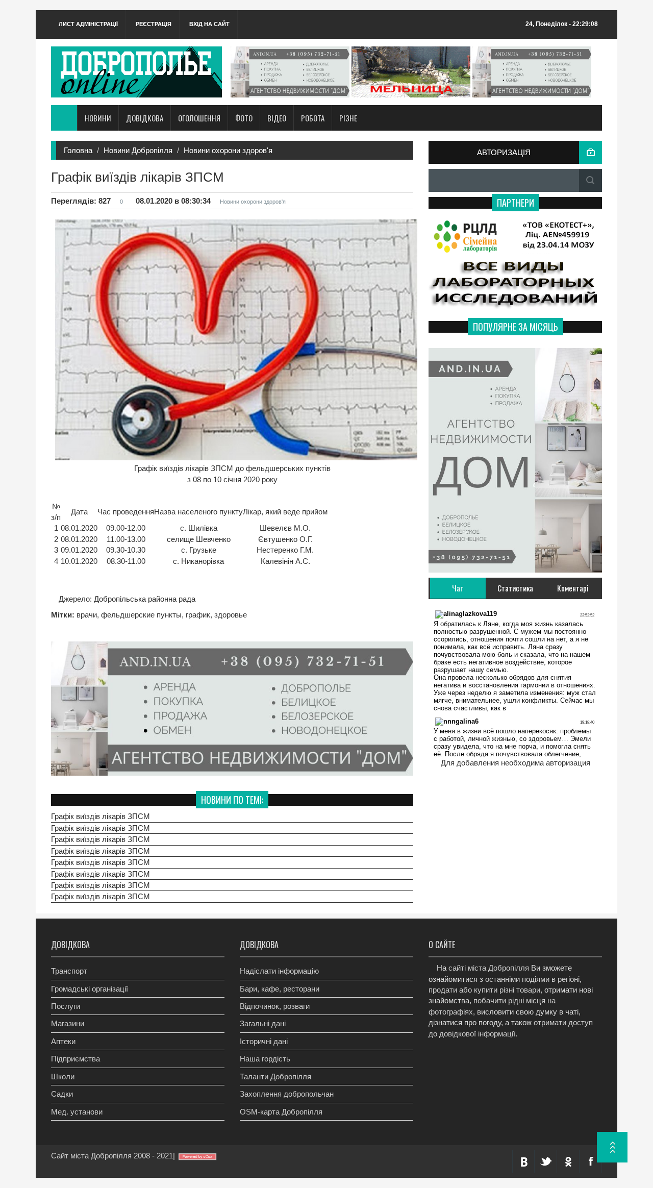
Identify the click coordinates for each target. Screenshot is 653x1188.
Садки (62, 1094)
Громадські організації (89, 988)
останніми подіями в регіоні (532, 979)
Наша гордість (265, 1058)
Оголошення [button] (199, 117)
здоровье (230, 614)
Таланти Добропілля (275, 1076)
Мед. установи (77, 1111)
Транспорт (69, 971)
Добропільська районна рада (143, 599)
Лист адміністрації (88, 24)
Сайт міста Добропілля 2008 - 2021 (112, 1155)
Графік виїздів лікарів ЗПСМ (100, 816)
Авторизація (504, 152)
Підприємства (75, 1058)
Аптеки (63, 1041)
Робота (312, 117)
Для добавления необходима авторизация (515, 762)
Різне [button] (348, 117)
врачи (87, 614)
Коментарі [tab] (573, 587)
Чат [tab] (458, 587)
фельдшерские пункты (141, 614)
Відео (276, 117)
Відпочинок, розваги (275, 1006)
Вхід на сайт (209, 24)
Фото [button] (244, 117)
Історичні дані (264, 1041)
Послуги (65, 1006)
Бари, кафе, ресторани (279, 988)
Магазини (67, 1023)
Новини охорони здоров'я (228, 150)
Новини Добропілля (138, 150)
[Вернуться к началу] (612, 1147)
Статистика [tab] (515, 587)
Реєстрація (153, 24)
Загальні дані (263, 1023)
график (198, 614)
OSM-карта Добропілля (281, 1111)
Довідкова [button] (144, 117)
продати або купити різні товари (484, 989)
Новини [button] (98, 117)
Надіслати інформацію (279, 971)
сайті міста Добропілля (488, 967)
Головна (78, 150)
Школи (62, 1076)
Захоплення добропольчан (287, 1094)
